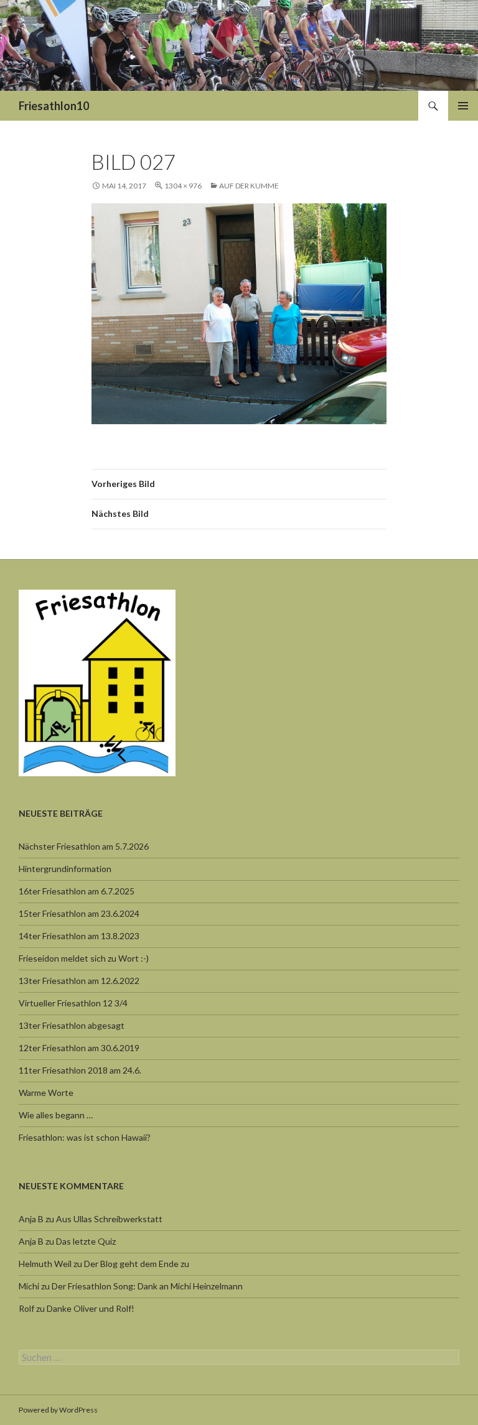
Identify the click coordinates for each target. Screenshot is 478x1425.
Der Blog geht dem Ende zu (136, 1263)
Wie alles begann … (56, 1115)
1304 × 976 (183, 185)
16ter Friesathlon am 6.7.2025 (76, 891)
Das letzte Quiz (86, 1241)
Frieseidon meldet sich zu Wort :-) (84, 958)
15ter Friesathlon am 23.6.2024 (79, 913)
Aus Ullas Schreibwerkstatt (109, 1219)
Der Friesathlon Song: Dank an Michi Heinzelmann (147, 1286)
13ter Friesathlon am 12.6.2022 (79, 980)
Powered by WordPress (58, 1409)
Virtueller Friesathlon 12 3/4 (73, 1003)
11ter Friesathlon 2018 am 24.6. (80, 1070)
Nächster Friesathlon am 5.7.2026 (84, 846)
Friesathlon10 (54, 106)
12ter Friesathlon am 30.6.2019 (79, 1047)
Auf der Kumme (249, 185)
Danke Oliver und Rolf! (90, 1308)
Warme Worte (46, 1092)
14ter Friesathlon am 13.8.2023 (79, 936)
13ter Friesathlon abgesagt (71, 1025)
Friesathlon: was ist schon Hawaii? (85, 1137)
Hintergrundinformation (65, 868)
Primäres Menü (463, 106)
